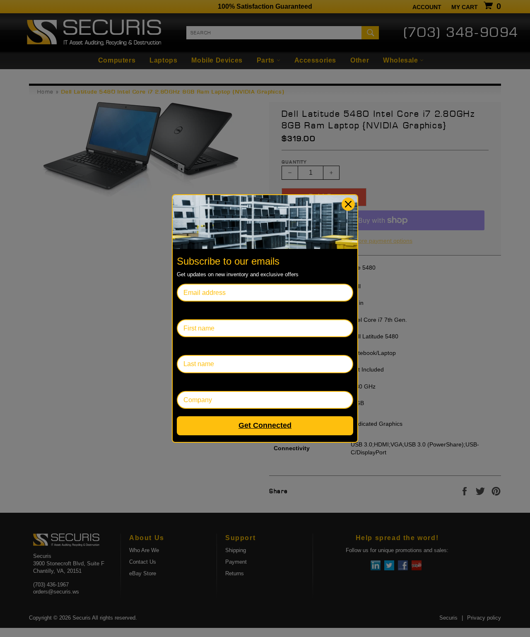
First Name (193, 310)
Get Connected (265, 425)
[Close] (348, 204)
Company (191, 382)
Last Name (193, 346)
